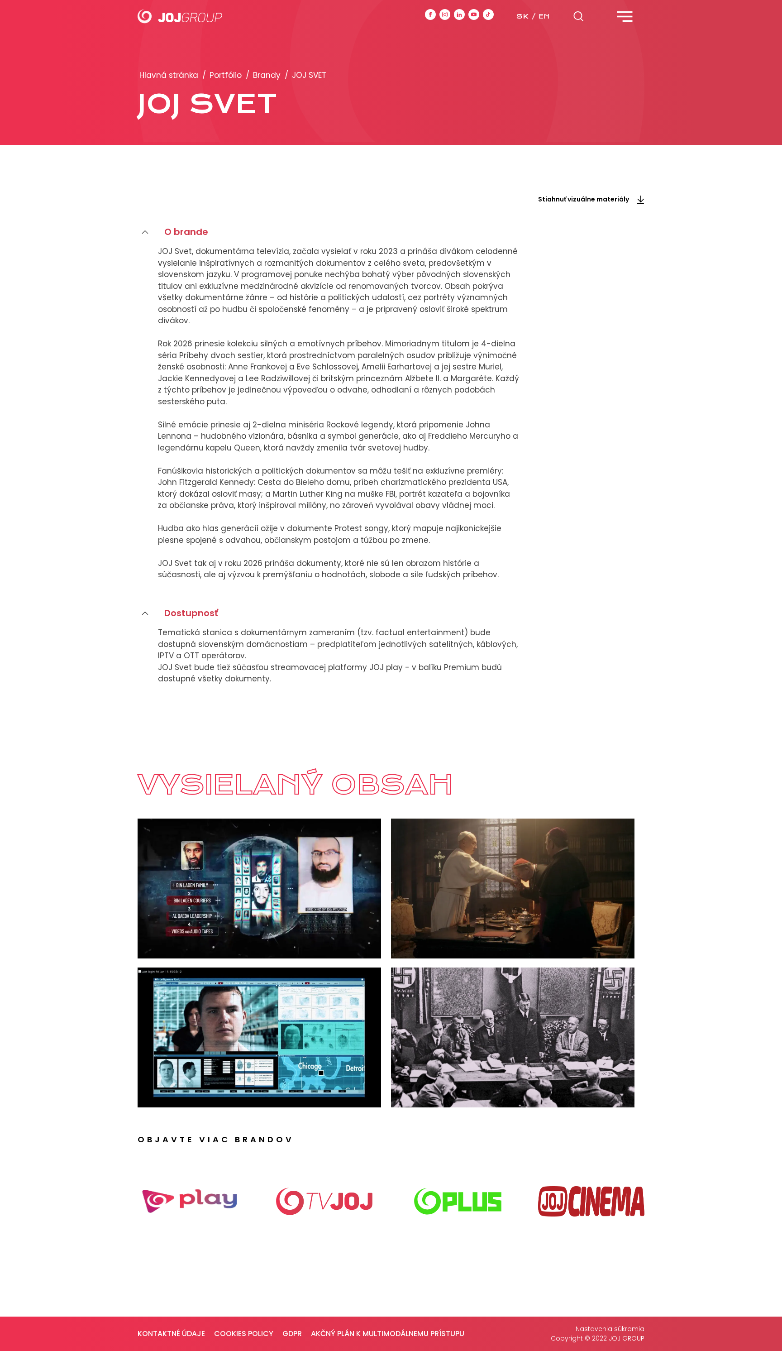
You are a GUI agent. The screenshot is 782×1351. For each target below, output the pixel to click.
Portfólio (226, 75)
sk (522, 16)
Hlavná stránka (168, 75)
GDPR (292, 1333)
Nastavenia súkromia (610, 1328)
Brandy (267, 75)
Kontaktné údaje (171, 1333)
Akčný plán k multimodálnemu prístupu (387, 1333)
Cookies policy (243, 1333)
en (544, 16)
